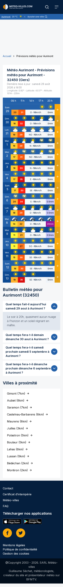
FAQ (5, 506)
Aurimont (5, 16)
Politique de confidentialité (20, 549)
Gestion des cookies (16, 553)
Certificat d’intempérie (17, 494)
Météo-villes (11, 500)
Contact (8, 488)
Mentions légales (14, 545)
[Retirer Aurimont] (24, 16)
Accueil (7, 56)
